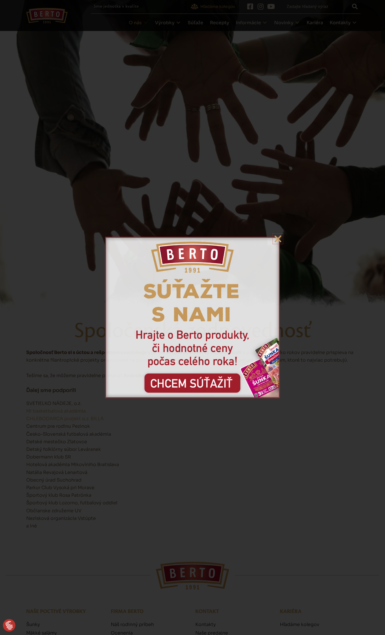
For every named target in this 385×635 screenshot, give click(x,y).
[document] (192, 317)
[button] (9, 625)
